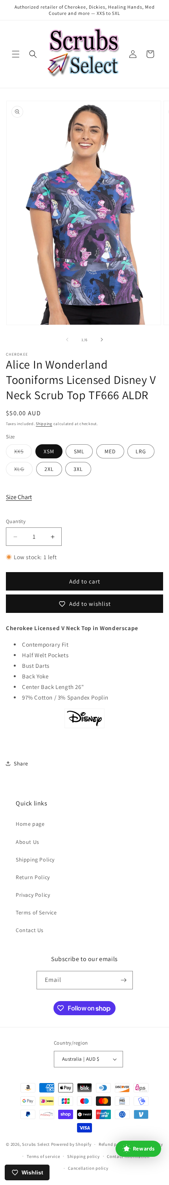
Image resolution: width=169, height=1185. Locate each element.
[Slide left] (67, 339)
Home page (30, 823)
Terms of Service (36, 912)
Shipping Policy (35, 859)
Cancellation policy (88, 1168)
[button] (15, 54)
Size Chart (19, 497)
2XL (49, 469)
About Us (27, 841)
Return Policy (33, 877)
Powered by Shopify (71, 1144)
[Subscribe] (123, 980)
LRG (141, 451)
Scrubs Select (36, 1144)
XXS (23, 452)
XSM (49, 451)
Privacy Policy (33, 894)
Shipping (44, 423)
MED (110, 451)
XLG (23, 470)
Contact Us (30, 930)
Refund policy (113, 1144)
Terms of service (43, 1156)
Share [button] (21, 763)
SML (79, 451)
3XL (78, 469)
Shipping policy (83, 1156)
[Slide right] (101, 339)
